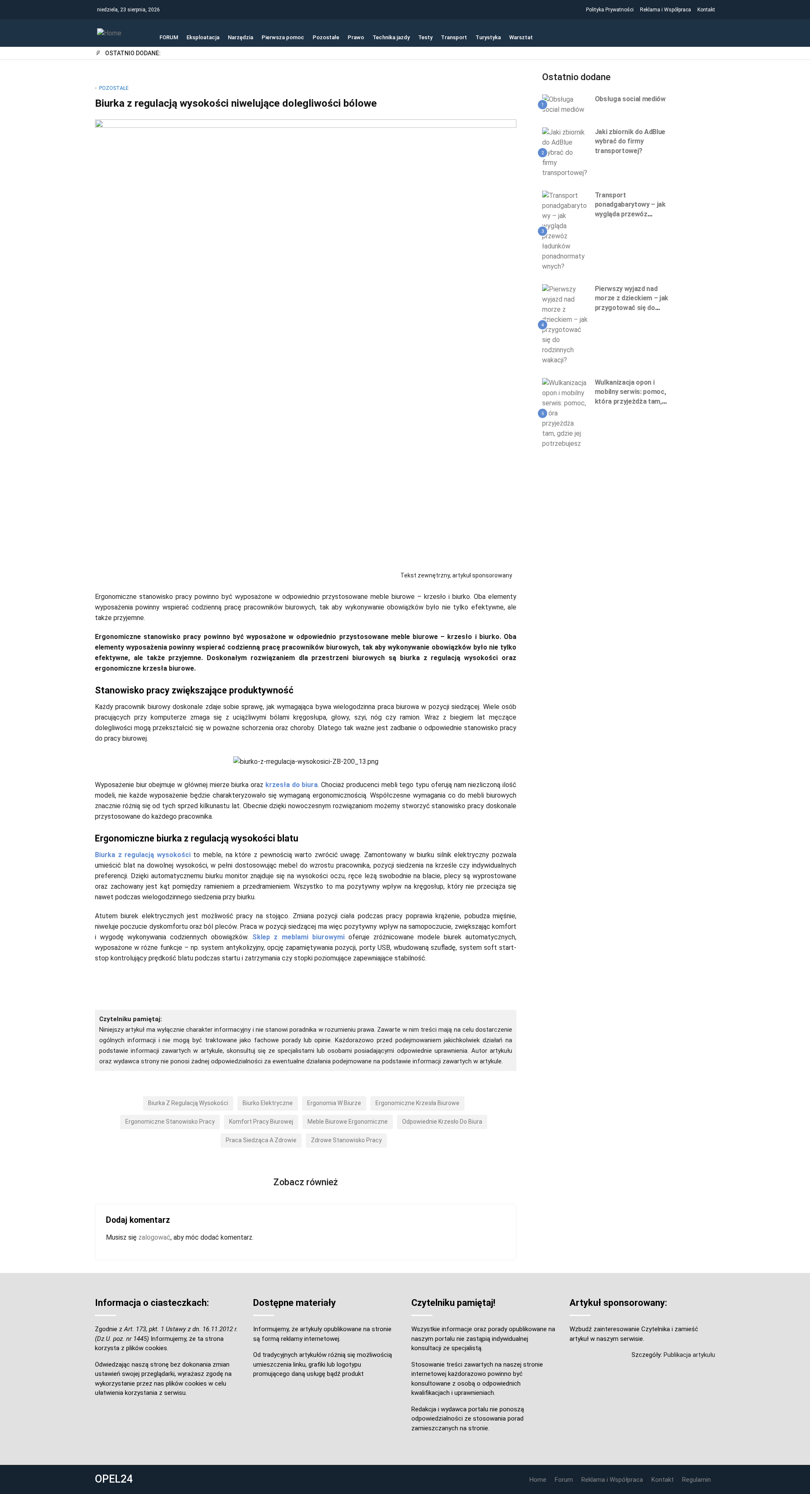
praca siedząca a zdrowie (261, 1140)
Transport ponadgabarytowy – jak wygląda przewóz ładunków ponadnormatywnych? (630, 214)
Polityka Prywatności (610, 10)
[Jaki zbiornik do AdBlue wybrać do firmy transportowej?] (565, 152)
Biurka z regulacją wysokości (143, 855)
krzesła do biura (291, 785)
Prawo (356, 36)
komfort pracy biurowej (261, 1121)
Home (537, 1479)
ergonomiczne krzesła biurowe (417, 1103)
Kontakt (706, 10)
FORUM (168, 36)
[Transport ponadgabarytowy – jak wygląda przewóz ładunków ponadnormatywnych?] (565, 231)
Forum (564, 1479)
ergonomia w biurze (334, 1103)
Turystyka (488, 36)
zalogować (154, 1237)
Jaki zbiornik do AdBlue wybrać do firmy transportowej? (630, 141)
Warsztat (521, 36)
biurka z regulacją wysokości (188, 1103)
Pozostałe (326, 36)
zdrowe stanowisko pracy (346, 1140)
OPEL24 (113, 1479)
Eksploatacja (202, 36)
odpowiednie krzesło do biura (442, 1121)
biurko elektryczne (268, 1103)
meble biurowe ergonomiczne (348, 1121)
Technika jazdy (391, 36)
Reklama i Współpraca (665, 10)
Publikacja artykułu (689, 1355)
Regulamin (696, 1479)
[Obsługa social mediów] (565, 104)
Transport (454, 36)
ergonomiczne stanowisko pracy (170, 1121)
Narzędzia (240, 36)
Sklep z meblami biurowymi (298, 937)
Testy (425, 36)
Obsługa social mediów (630, 99)
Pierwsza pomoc (283, 36)
